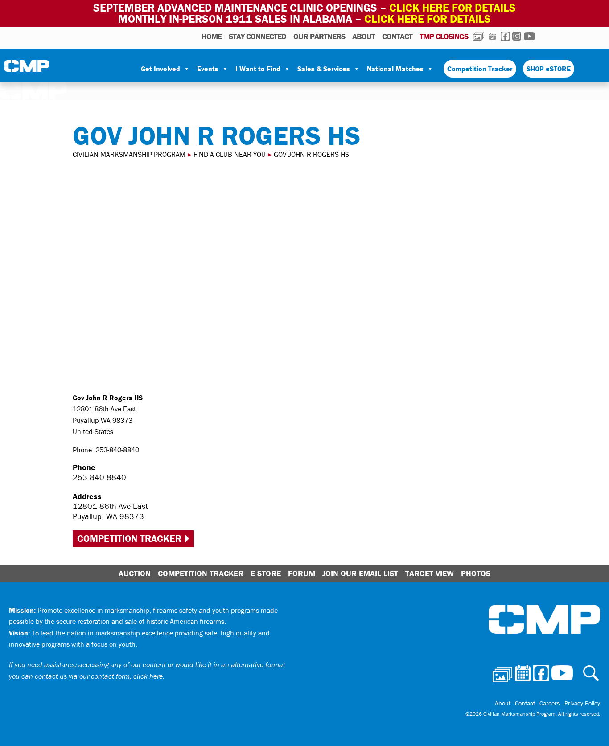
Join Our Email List (360, 573)
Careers (549, 703)
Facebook (505, 36)
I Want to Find (257, 68)
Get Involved (160, 68)
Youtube (529, 36)
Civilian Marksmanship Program (26, 69)
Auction (135, 573)
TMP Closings (444, 36)
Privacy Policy (582, 703)
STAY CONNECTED (257, 36)
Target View (429, 573)
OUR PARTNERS (319, 36)
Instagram (516, 36)
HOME (212, 36)
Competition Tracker (480, 68)
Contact (397, 36)
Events (207, 68)
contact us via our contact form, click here (99, 676)
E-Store (266, 573)
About (363, 36)
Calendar (492, 36)
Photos (478, 36)
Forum (301, 573)
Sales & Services (323, 68)
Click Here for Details (427, 19)
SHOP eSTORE (549, 68)
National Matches (395, 68)
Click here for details (452, 8)
